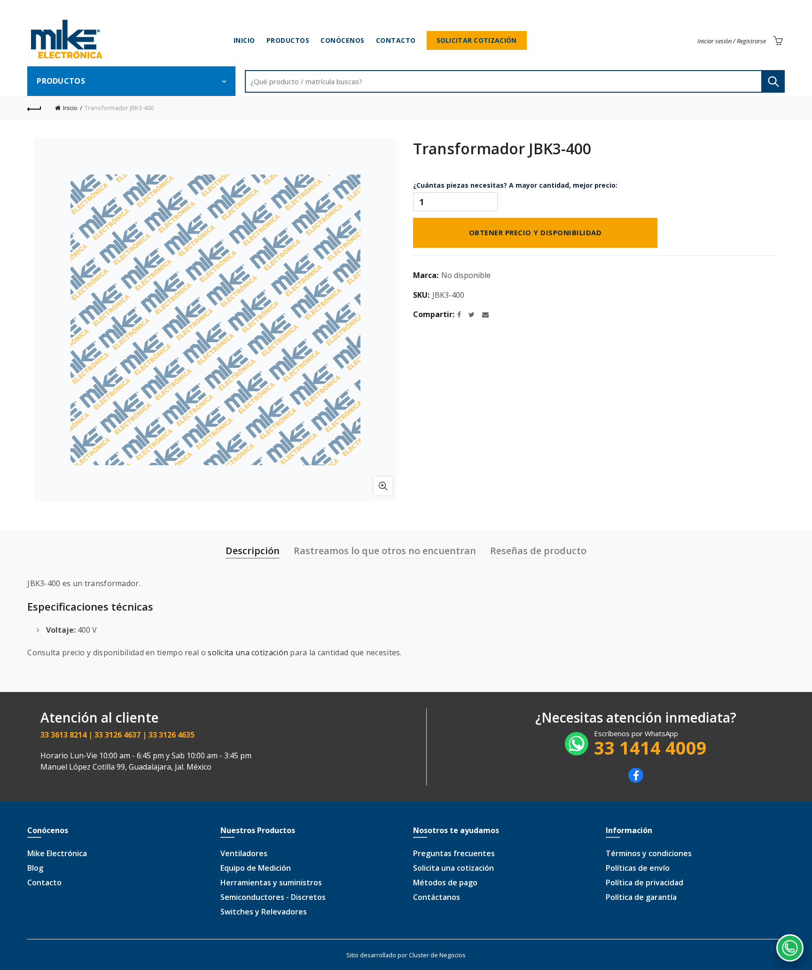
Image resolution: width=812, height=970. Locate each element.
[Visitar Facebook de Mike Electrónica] (635, 780)
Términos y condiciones (649, 853)
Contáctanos (436, 897)
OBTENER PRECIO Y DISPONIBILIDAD (535, 231)
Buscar (773, 81)
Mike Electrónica (57, 853)
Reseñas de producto (538, 550)
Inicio (244, 40)
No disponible (466, 275)
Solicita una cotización (453, 868)
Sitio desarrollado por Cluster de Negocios (406, 955)
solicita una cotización (248, 652)
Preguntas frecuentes (454, 853)
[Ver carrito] (778, 40)
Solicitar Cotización (477, 40)
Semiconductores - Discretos (273, 897)
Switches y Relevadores (263, 911)
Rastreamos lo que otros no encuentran (385, 550)
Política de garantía (641, 897)
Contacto (396, 40)
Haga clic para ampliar (383, 486)
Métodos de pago (445, 882)
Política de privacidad (644, 882)
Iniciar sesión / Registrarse (731, 41)
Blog (35, 868)
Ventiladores (243, 853)
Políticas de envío (638, 868)
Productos (288, 40)
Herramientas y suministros (271, 882)
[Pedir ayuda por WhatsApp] (790, 948)
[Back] (34, 107)
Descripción (253, 550)
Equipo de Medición (255, 868)
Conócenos (342, 40)
